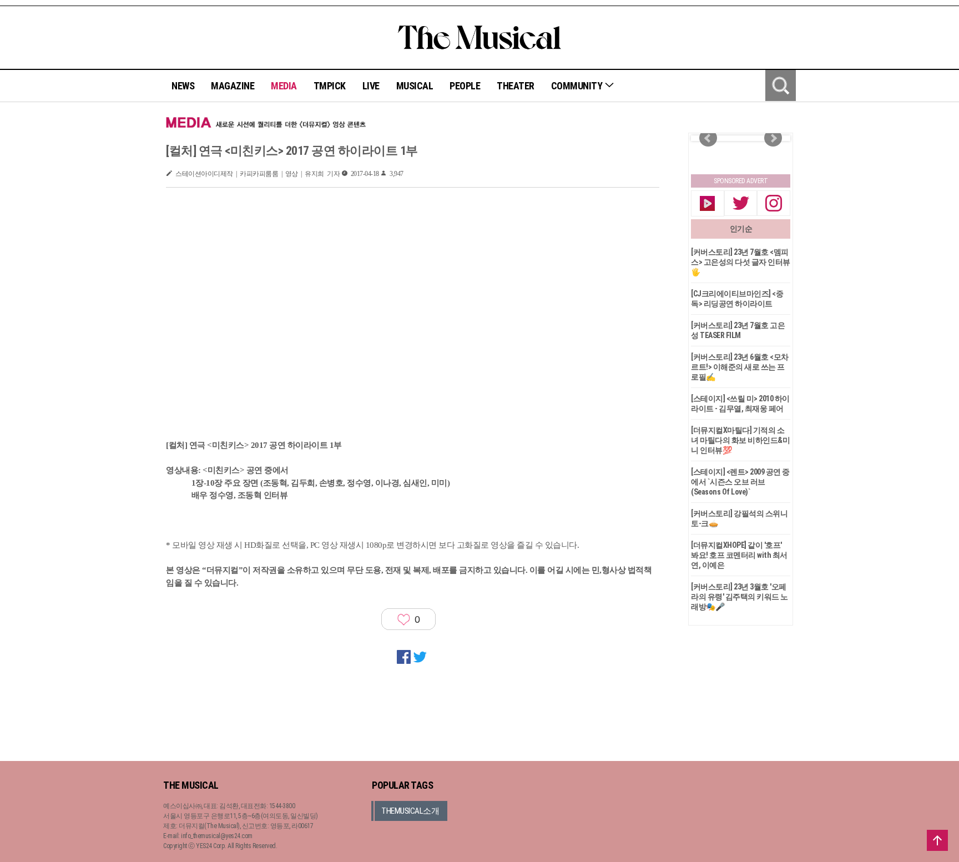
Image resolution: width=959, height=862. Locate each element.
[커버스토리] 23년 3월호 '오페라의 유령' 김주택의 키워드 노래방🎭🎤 (739, 596)
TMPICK (330, 86)
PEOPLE (465, 86)
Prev (708, 138)
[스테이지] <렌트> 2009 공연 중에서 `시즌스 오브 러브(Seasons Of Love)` (740, 481)
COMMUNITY (577, 86)
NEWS (182, 86)
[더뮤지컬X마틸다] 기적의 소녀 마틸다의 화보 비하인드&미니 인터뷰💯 (740, 440)
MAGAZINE (232, 86)
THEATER (515, 86)
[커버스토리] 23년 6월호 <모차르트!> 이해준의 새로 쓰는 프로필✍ (740, 366)
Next (773, 138)
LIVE (371, 86)
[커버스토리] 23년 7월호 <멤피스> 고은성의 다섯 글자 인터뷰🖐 (740, 262)
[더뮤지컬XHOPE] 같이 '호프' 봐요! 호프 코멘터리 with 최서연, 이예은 (739, 555)
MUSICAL (414, 86)
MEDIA (284, 86)
